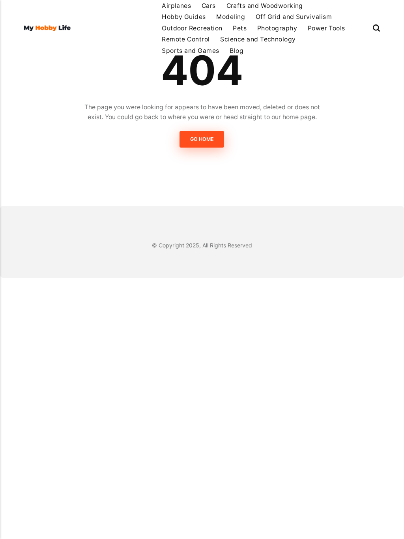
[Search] (376, 28)
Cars (209, 5)
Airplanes (176, 5)
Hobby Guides (184, 17)
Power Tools (326, 28)
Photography (277, 28)
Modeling (230, 17)
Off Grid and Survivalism (294, 17)
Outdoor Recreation (192, 28)
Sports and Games (190, 50)
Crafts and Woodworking (264, 5)
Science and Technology (258, 39)
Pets (240, 28)
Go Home (202, 139)
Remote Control (186, 39)
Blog (236, 50)
